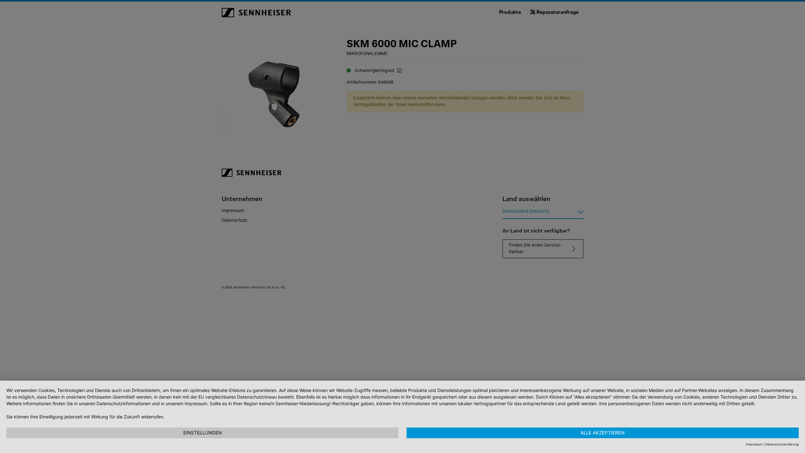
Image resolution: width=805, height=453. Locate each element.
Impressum (754, 444)
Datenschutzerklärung (782, 444)
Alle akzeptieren (602, 433)
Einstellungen (202, 433)
